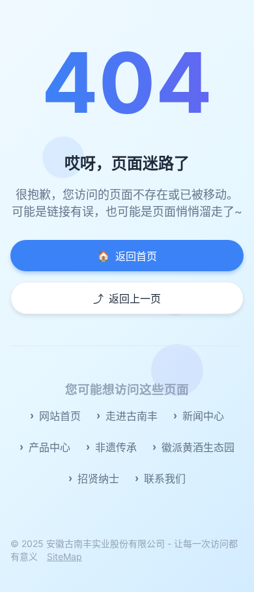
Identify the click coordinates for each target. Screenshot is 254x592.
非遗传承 (116, 447)
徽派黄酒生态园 (198, 447)
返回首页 (127, 256)
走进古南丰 (132, 415)
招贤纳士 (98, 478)
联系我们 (165, 478)
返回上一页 (127, 298)
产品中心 (49, 447)
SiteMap (64, 556)
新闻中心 (203, 415)
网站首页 (60, 415)
